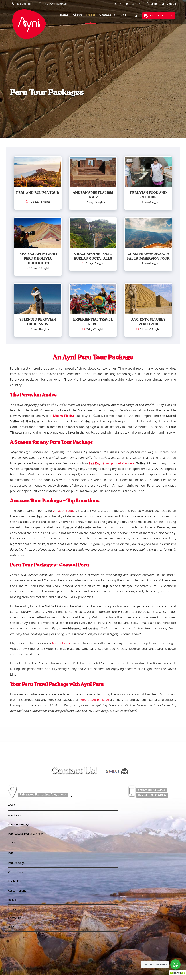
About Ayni (14, 815)
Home (64, 15)
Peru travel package (94, 700)
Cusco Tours (15, 872)
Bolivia (12, 900)
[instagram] (139, 3)
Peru (11, 852)
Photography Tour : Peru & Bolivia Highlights (37, 258)
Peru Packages (17, 863)
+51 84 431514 (151, 790)
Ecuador (13, 909)
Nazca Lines (61, 643)
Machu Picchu (16, 881)
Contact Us (107, 15)
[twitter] (127, 3)
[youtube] (133, 3)
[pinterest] (121, 3)
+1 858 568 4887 (152, 795)
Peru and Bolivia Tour (37, 192)
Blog (123, 15)
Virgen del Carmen (120, 463)
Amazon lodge (63, 511)
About (77, 15)
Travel (90, 15)
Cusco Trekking (17, 890)
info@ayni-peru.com (56, 3)
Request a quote (161, 15)
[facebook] (115, 3)
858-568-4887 (25, 3)
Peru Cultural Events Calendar (25, 833)
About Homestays (18, 824)
